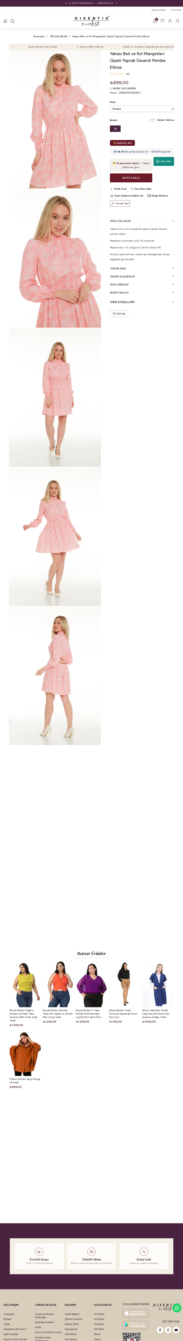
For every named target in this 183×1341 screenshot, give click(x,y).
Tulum (97, 1339)
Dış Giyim (99, 1324)
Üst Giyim (99, 1314)
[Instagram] (168, 1330)
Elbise (97, 1334)
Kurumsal (176, 9)
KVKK (38, 1327)
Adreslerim (71, 1334)
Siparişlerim (71, 1329)
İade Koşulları (11, 1334)
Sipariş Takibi (159, 9)
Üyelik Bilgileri (72, 1314)
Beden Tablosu (166, 120)
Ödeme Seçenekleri (122, 276)
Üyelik (7, 1324)
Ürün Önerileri (119, 284)
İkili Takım (99, 1329)
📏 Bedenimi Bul (122, 143)
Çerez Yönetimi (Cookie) (48, 1332)
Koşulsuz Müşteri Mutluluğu (44, 1316)
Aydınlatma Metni (44, 1322)
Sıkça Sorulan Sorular (15, 1339)
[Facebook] (160, 1330)
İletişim (7, 1319)
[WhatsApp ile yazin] (176, 1307)
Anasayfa (9, 1314)
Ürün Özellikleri (120, 221)
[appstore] (135, 1313)
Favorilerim (71, 1339)
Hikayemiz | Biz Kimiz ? (16, 1329)
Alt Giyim (99, 1319)
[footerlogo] (165, 1307)
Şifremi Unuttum (73, 1319)
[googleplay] (135, 1325)
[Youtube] (176, 1330)
